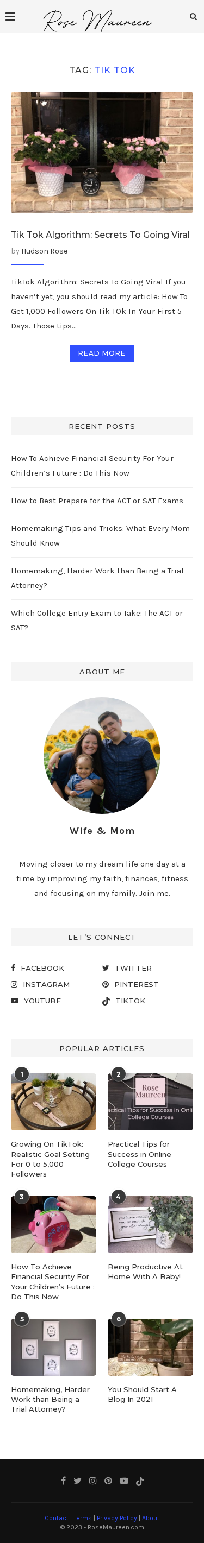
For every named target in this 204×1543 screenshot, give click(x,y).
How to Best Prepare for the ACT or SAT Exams (97, 500)
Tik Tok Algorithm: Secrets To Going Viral (100, 235)
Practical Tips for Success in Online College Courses (139, 1154)
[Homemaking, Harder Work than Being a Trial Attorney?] (53, 1347)
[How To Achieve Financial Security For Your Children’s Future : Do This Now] (53, 1224)
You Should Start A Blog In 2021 (142, 1394)
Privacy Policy (117, 1518)
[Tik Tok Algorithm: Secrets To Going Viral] (102, 152)
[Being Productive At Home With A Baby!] (150, 1224)
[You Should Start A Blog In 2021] (150, 1347)
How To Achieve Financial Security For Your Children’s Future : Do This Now (53, 1281)
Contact (57, 1518)
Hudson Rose (44, 251)
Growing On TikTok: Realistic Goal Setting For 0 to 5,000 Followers (50, 1159)
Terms (82, 1518)
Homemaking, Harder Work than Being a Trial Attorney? (50, 1399)
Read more (102, 353)
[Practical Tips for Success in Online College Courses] (150, 1101)
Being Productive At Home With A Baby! (145, 1271)
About (150, 1518)
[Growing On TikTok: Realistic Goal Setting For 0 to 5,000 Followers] (53, 1101)
